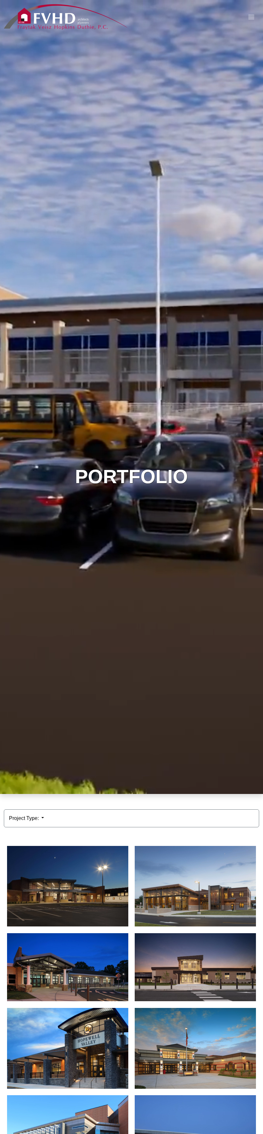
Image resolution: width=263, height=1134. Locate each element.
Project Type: (24, 818)
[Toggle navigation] (251, 17)
